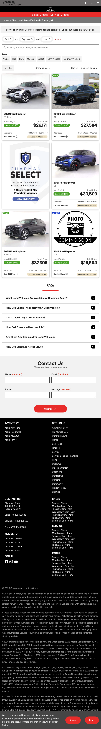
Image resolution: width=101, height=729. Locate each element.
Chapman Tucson (13, 546)
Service (55, 452)
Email (59, 374)
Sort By (74, 68)
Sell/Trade (57, 444)
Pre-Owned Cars (60, 432)
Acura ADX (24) (12, 427)
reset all (58, 39)
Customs (56, 464)
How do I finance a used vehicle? (25, 327)
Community (57, 484)
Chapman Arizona (13, 542)
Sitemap (56, 491)
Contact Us (57, 476)
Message (61, 389)
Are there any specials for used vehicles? (30, 337)
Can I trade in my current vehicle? (25, 317)
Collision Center (60, 467)
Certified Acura (59, 435)
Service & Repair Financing (65, 455)
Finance (56, 447)
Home (6, 20)
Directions (57, 471)
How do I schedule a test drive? (24, 346)
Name (13, 374)
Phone (8, 389)
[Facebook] (6, 562)
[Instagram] (11, 562)
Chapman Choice (13, 538)
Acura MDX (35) (12, 435)
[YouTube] (16, 562)
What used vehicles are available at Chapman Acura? (36, 298)
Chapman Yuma (12, 550)
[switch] (98, 3)
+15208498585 (18, 514)
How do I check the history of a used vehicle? (33, 307)
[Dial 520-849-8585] (91, 3)
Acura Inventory (60, 427)
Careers (56, 479)
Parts (54, 459)
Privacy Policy (59, 487)
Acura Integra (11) (13, 432)
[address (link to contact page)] (85, 3)
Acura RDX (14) (12, 439)
